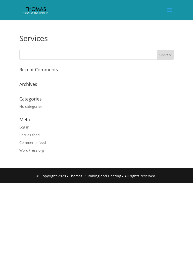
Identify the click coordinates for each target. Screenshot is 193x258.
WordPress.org (31, 150)
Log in (24, 127)
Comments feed (32, 142)
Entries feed (29, 135)
